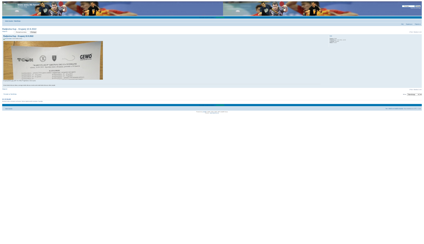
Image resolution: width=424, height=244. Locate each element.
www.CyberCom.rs (214, 113)
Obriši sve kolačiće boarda (396, 108)
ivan (10, 38)
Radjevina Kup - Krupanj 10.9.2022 (19, 29)
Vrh (420, 86)
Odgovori (4, 31)
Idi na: (404, 94)
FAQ (402, 24)
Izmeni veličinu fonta (419, 21)
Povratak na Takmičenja (10, 94)
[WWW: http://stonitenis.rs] (331, 45)
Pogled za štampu (416, 21)
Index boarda (9, 21)
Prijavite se (418, 24)
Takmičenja (17, 21)
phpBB (204, 111)
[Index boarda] (10, 8)
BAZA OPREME (220, 17)
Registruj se (409, 24)
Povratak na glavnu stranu (207, 17)
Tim (386, 108)
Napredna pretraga (416, 8)
